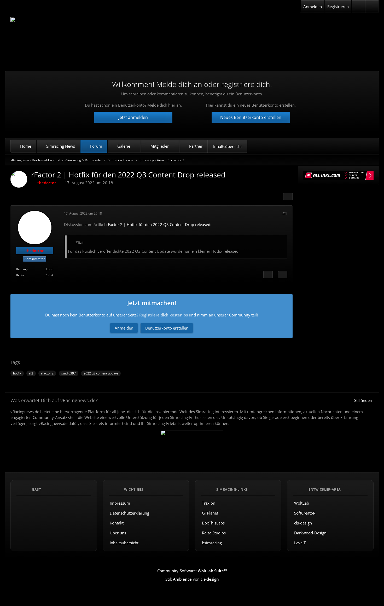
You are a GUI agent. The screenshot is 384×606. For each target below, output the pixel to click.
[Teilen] (288, 196)
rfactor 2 (47, 373)
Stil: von (192, 579)
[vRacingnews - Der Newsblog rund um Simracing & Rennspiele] (75, 40)
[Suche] (372, 6)
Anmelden (312, 6)
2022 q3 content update (101, 373)
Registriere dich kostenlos (163, 315)
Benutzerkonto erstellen (166, 328)
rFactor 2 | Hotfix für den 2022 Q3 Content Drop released (158, 224)
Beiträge (22, 269)
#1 (284, 213)
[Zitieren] (282, 274)
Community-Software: (192, 570)
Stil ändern (364, 400)
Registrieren (338, 6)
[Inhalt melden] (268, 274)
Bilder (20, 275)
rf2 (31, 373)
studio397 (68, 373)
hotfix (17, 373)
